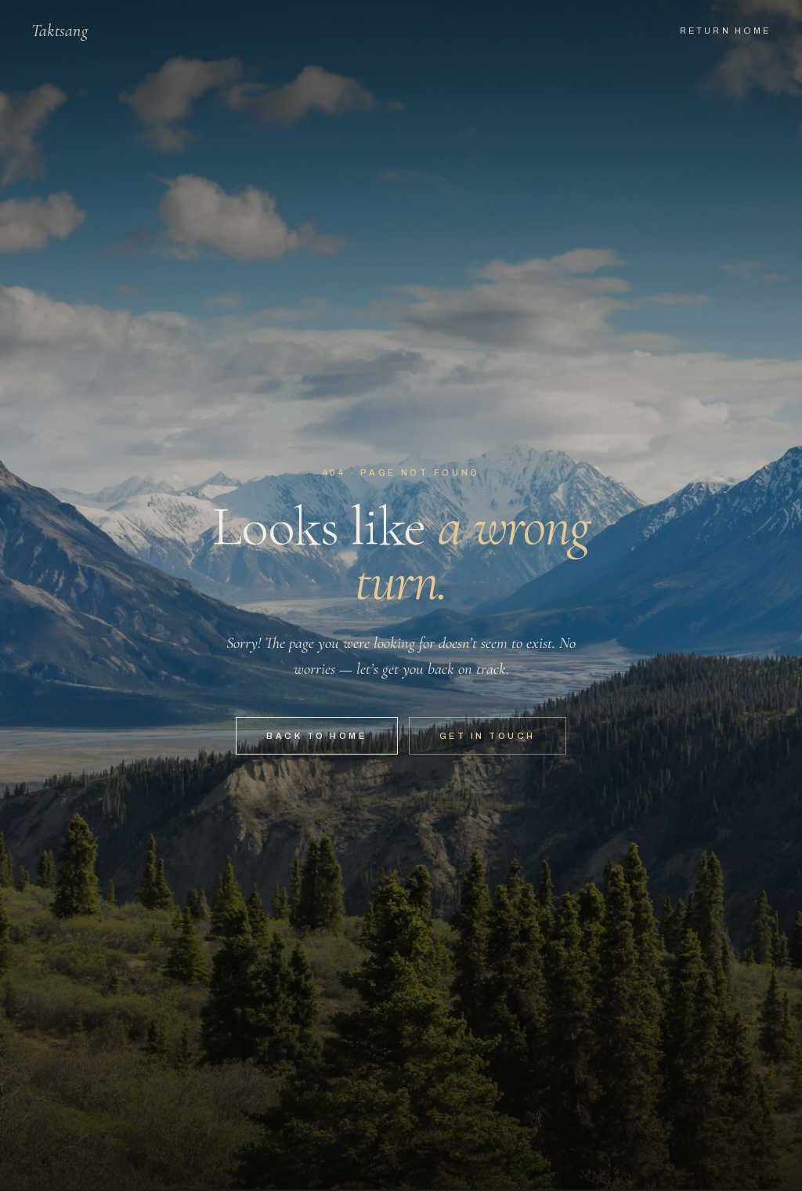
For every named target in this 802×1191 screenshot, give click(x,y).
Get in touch (487, 735)
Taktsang (59, 30)
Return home (725, 30)
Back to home (316, 735)
